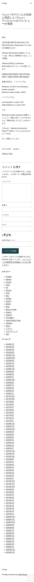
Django (8, 279)
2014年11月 (10, 484)
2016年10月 (10, 429)
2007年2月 (10, 511)
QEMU (8, 304)
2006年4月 (10, 539)
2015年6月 (10, 465)
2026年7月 (10, 344)
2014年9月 (10, 489)
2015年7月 (10, 462)
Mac (7, 296)
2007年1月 (10, 514)
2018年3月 (10, 388)
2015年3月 (10, 473)
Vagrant (9, 315)
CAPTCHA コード (8, 240)
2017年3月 (10, 415)
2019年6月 (10, 374)
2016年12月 (10, 424)
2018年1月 (10, 393)
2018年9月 (10, 383)
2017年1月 (10, 421)
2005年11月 (10, 552)
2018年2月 (10, 391)
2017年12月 (10, 396)
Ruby (8, 307)
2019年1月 (10, 377)
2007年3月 (10, 508)
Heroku (8, 290)
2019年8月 (10, 371)
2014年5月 (10, 500)
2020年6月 (10, 361)
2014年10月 (10, 487)
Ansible (8, 277)
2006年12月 (10, 517)
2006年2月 (10, 544)
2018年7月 (10, 385)
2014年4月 (10, 503)
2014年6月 (10, 498)
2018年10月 (10, 380)
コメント (6, 181)
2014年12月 (10, 481)
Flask (8, 285)
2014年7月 (10, 495)
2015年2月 (10, 476)
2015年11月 (10, 454)
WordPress (22, 575)
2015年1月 (10, 478)
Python (8, 301)
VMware (5, 154)
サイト (4, 225)
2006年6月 (10, 533)
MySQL (8, 299)
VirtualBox (10, 318)
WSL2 (11, 154)
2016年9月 (10, 432)
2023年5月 (10, 347)
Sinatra (8, 312)
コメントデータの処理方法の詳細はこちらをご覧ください (16, 262)
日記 (7, 334)
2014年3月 (10, 506)
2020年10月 (10, 358)
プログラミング (12, 331)
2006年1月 (10, 547)
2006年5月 (10, 536)
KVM (7, 293)
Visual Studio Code (13, 320)
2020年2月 (10, 366)
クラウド (9, 329)
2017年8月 (10, 404)
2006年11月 (10, 519)
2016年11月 (10, 426)
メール (5, 215)
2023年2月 (10, 350)
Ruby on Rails (11, 309)
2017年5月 (10, 413)
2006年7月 (10, 530)
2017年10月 (10, 399)
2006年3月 (10, 541)
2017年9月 (10, 402)
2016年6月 (10, 437)
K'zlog (4, 3)
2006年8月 (10, 528)
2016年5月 (10, 440)
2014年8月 (10, 492)
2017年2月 (10, 418)
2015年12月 (10, 451)
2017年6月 (10, 410)
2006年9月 (10, 525)
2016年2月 (10, 445)
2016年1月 (10, 448)
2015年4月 (10, 470)
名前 (4, 205)
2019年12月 (10, 369)
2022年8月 (10, 352)
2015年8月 (10, 459)
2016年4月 (10, 443)
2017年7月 (10, 407)
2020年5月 (10, 363)
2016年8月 (10, 435)
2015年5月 (10, 467)
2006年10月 (10, 522)
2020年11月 (10, 355)
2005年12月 (10, 550)
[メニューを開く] (31, 3)
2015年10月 (10, 456)
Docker (8, 282)
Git (7, 288)
